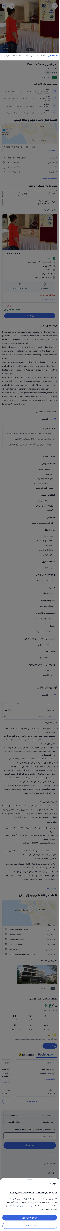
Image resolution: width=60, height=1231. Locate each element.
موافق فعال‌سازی (29, 1217)
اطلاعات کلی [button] (53, 55)
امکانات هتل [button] (17, 55)
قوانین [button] (6, 55)
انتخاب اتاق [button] (40, 55)
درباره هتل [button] (29, 55)
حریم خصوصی (27, 1205)
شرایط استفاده (13, 1205)
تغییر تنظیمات (30, 1225)
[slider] (29, 1179)
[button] (29, 615)
